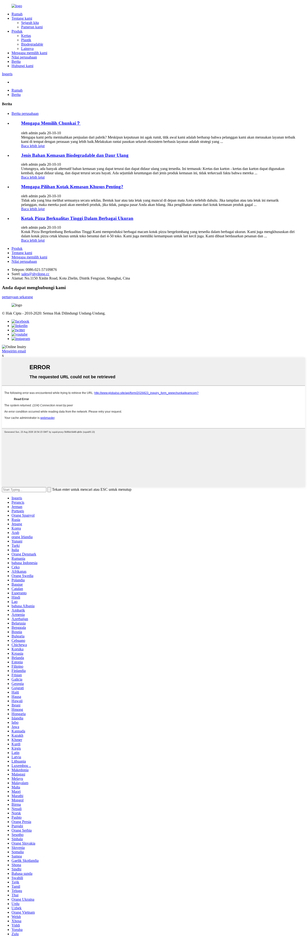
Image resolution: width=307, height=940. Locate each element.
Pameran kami (32, 27)
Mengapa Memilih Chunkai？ (51, 123)
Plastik (26, 40)
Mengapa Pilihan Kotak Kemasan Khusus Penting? (72, 186)
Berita (16, 61)
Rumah (17, 14)
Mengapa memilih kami (29, 53)
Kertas (26, 36)
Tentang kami (22, 18)
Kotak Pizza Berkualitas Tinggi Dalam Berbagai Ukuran (77, 218)
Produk (17, 31)
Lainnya (27, 49)
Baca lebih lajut (33, 146)
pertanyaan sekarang (17, 297)
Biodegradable (32, 44)
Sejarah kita (30, 23)
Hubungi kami (22, 66)
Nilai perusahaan (24, 57)
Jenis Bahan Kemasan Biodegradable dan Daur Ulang (75, 155)
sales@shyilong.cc (35, 274)
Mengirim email (14, 351)
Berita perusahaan (25, 113)
